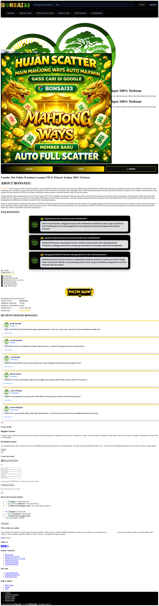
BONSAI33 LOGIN (25, 13)
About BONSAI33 (11, 573)
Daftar (153, 5)
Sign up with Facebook (10, 460)
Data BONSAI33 (11, 577)
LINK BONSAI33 (97, 13)
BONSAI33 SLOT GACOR (45, 13)
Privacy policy (10, 598)
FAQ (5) (39, 52)
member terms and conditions (47, 481)
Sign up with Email (9, 464)
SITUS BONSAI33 (80, 13)
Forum (7, 587)
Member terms (10, 596)
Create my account (8, 485)
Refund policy (10, 600)
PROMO (132, 169)
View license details (7, 274)
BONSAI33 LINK (64, 13)
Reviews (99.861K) (15, 52)
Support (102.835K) (29, 52)
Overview (4, 52)
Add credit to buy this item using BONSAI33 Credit (23, 508)
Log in (23, 489)
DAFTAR (29, 169)
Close (3, 450)
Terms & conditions (12, 595)
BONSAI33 (10, 13)
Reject (3, 538)
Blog (7, 589)
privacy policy (111, 532)
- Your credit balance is (27, 507)
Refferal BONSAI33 (12, 575)
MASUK (142, 5)
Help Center (9, 585)
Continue (5, 523)
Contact (7, 593)
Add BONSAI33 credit (13, 520)
